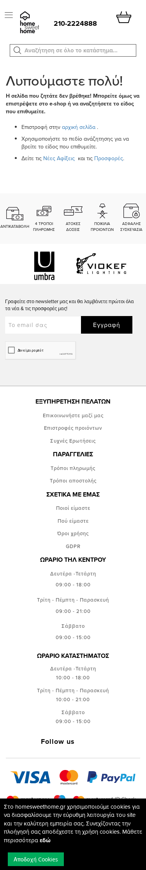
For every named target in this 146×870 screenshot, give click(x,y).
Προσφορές (108, 158)
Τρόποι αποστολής (73, 480)
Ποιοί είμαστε (73, 507)
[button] (17, 50)
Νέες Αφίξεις (59, 158)
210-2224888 (75, 23)
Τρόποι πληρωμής (73, 468)
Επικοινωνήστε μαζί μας (73, 415)
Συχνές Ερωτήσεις (73, 440)
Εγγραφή (106, 324)
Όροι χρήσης (73, 533)
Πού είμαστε (73, 520)
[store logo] (28, 22)
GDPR (73, 546)
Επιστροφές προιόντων (73, 427)
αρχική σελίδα (78, 127)
